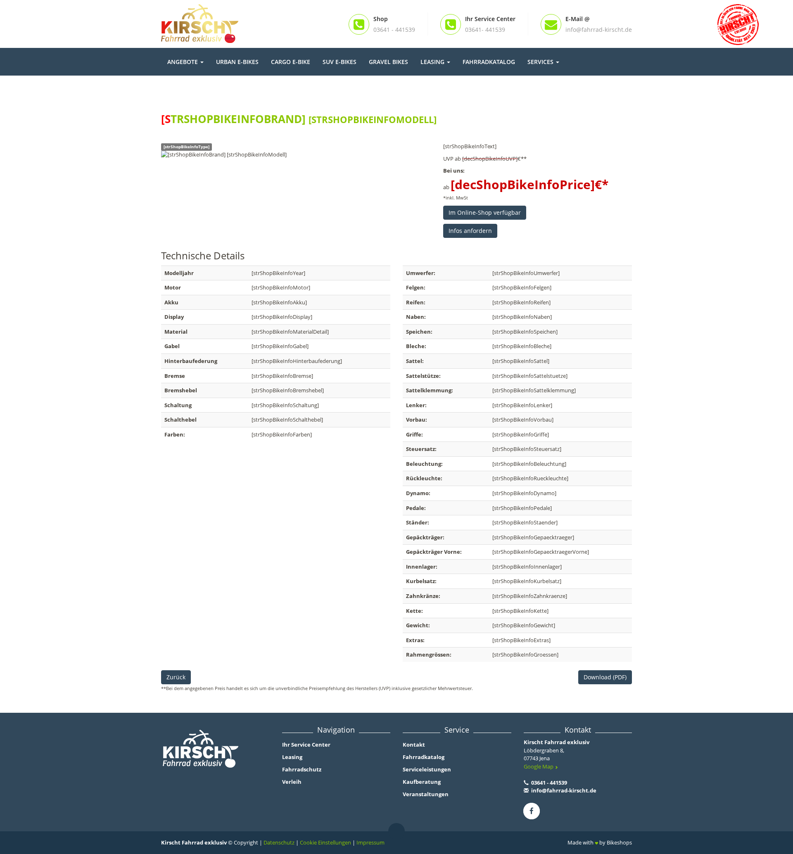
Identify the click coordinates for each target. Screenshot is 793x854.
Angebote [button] (183, 62)
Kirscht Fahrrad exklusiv (556, 742)
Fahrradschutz (301, 769)
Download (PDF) (605, 677)
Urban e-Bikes (237, 62)
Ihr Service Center (306, 744)
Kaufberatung (422, 781)
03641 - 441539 (548, 782)
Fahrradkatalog (489, 62)
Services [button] (541, 62)
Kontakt (414, 744)
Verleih (292, 781)
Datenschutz (279, 842)
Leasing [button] (433, 62)
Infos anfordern (470, 231)
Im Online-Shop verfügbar (485, 212)
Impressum (370, 842)
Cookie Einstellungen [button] (325, 842)
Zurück (175, 677)
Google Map (539, 766)
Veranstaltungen (426, 794)
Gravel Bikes (388, 62)
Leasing (292, 757)
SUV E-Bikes (339, 62)
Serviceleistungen (427, 769)
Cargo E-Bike (290, 62)
